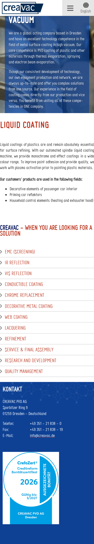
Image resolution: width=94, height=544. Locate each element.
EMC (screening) (20, 252)
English (86, 11)
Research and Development (30, 360)
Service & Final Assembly (29, 350)
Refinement (15, 339)
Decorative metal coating (29, 306)
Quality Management (24, 371)
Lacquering (15, 328)
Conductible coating (24, 284)
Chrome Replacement (24, 295)
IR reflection (17, 262)
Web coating (16, 317)
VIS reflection (18, 273)
